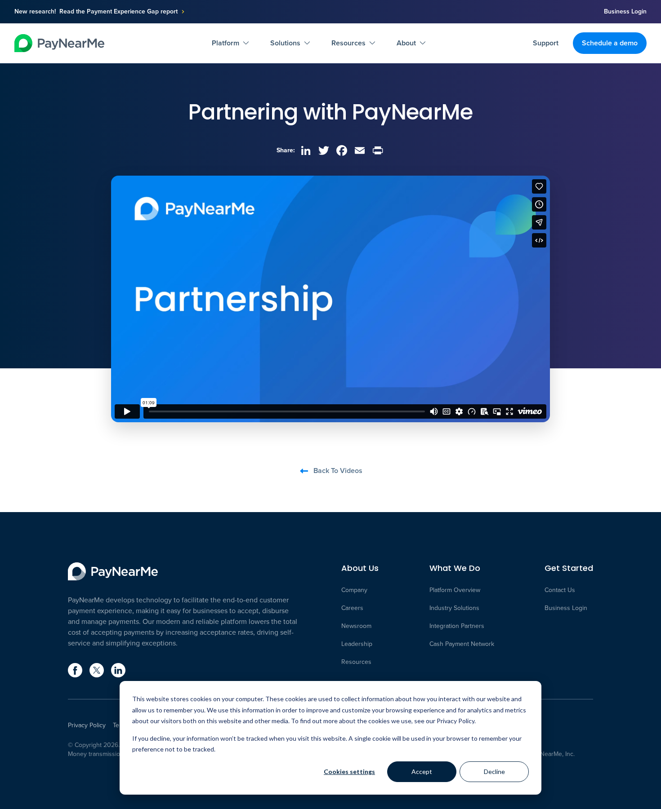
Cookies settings (349, 771)
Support (545, 43)
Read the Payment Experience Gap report (118, 11)
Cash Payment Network (461, 644)
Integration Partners (456, 626)
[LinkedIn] (306, 150)
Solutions (285, 43)
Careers (352, 608)
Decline (494, 771)
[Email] (360, 150)
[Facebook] (342, 150)
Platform (225, 43)
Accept (421, 771)
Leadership (356, 644)
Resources (348, 43)
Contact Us (560, 590)
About (406, 43)
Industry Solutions (454, 608)
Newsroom (356, 626)
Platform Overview (454, 590)
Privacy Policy (87, 725)
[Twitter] (324, 150)
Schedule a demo (610, 43)
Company (354, 590)
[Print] (378, 150)
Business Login (625, 11)
